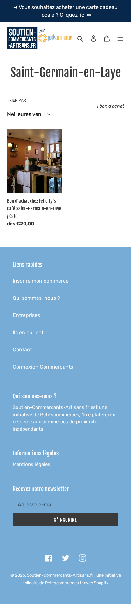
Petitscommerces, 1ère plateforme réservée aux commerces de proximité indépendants (64, 422)
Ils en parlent (28, 332)
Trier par (16, 100)
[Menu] (120, 38)
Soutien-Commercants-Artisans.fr (60, 575)
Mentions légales (31, 464)
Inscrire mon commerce (41, 281)
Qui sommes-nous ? (36, 298)
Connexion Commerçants (43, 367)
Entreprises (26, 315)
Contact (22, 350)
